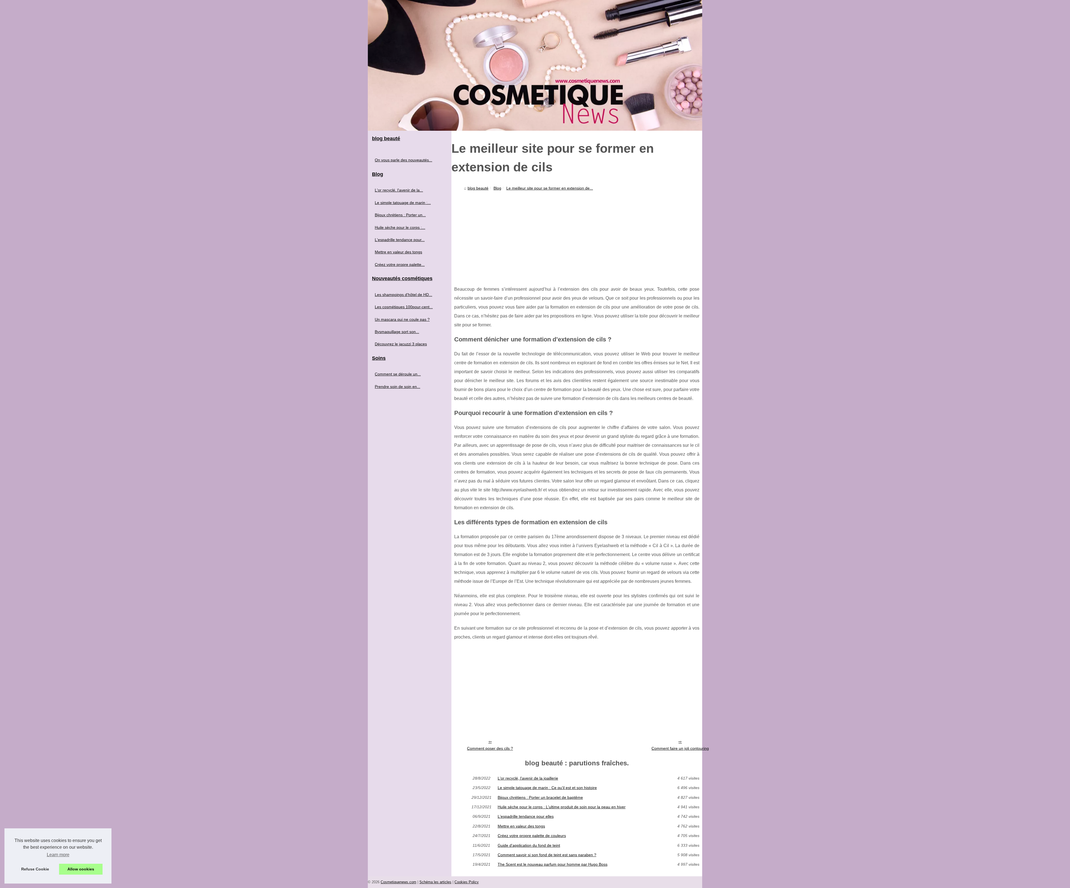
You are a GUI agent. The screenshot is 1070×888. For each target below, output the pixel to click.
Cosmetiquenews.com (398, 882)
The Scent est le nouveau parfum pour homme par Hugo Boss (552, 864)
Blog (497, 188)
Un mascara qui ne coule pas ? (402, 319)
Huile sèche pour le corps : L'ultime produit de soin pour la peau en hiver (562, 807)
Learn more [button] (58, 854)
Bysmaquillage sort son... (397, 331)
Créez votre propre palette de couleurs (532, 836)
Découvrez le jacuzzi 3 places (401, 344)
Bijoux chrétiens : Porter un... (400, 215)
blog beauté (478, 188)
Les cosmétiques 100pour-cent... (404, 307)
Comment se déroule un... (398, 374)
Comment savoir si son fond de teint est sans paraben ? (547, 855)
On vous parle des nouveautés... (403, 160)
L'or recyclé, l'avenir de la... (399, 190)
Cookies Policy (466, 882)
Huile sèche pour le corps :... (400, 227)
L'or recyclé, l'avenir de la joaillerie (528, 778)
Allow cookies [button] (80, 869)
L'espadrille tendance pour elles (526, 816)
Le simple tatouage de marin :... (403, 202)
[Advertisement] (576, 235)
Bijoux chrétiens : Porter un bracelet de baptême (540, 797)
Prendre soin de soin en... (397, 386)
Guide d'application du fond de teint (529, 845)
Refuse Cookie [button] (35, 869)
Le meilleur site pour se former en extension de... (549, 188)
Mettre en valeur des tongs (521, 826)
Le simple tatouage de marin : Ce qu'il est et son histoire (547, 788)
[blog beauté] (535, 65)
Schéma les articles (435, 882)
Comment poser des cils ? (490, 748)
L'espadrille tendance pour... (400, 239)
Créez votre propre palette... (400, 264)
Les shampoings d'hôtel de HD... (403, 294)
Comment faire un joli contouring (680, 748)
